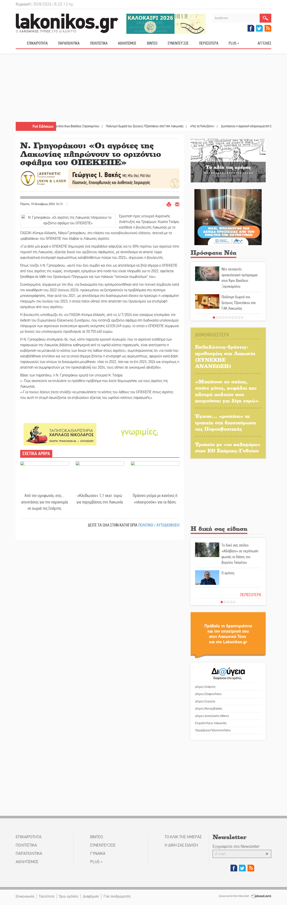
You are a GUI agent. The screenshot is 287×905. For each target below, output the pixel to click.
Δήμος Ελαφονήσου (208, 694)
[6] (229, 317)
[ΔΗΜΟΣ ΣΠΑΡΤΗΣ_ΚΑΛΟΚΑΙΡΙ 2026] (165, 23)
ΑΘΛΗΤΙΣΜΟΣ (127, 43)
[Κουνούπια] (228, 217)
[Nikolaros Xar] (60, 434)
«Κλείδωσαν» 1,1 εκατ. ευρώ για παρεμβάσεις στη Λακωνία (99, 499)
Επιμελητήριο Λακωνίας (210, 723)
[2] (217, 317)
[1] (214, 317)
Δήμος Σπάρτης (205, 687)
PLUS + (234, 43)
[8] (236, 317)
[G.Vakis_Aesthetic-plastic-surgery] (99, 178)
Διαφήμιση (91, 896)
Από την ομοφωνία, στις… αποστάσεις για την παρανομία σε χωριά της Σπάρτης (44, 502)
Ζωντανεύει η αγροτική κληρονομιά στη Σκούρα (229, 126)
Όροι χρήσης (68, 896)
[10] (242, 317)
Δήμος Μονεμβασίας (208, 708)
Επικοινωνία (25, 896)
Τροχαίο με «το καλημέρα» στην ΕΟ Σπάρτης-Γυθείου (228, 447)
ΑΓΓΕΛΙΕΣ (264, 43)
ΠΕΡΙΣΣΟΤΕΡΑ (250, 594)
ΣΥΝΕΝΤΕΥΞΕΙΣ (178, 43)
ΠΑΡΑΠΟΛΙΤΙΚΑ (69, 43)
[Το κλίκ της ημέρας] (228, 160)
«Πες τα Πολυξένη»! (181, 126)
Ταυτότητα (46, 896)
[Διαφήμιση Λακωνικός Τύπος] (228, 635)
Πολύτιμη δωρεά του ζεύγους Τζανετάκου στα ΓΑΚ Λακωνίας (124, 126)
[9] (239, 317)
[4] (223, 317)
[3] (220, 317)
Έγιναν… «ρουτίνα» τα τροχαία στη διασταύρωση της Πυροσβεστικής (225, 422)
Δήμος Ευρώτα (205, 701)
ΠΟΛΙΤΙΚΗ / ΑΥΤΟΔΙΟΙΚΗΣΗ (158, 525)
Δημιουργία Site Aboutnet (234, 896)
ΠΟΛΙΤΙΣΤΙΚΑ (99, 43)
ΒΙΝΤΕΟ (152, 43)
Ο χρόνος (228, 572)
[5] (226, 317)
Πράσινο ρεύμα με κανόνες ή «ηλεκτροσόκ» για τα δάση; (155, 499)
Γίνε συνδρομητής (117, 896)
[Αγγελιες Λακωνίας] (139, 432)
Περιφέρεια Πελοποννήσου (213, 730)
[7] (233, 317)
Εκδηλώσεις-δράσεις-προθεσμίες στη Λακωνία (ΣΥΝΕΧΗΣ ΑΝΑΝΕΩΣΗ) (225, 356)
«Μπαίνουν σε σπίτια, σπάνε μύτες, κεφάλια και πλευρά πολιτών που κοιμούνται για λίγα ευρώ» (227, 391)
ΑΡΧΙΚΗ (21, 45)
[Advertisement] (143, 88)
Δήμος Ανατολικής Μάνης (212, 716)
